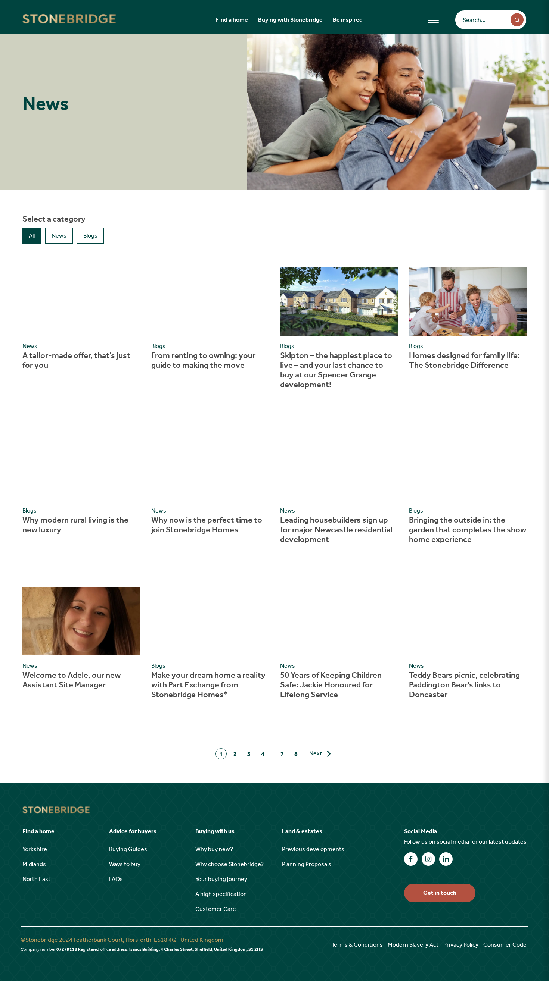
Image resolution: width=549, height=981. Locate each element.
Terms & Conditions (357, 944)
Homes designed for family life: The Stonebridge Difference (464, 360)
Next (315, 753)
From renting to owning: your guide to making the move (203, 360)
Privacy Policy (460, 944)
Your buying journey (221, 879)
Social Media (420, 831)
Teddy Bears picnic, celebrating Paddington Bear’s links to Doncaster (464, 684)
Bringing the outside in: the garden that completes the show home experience (467, 529)
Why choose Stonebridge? (229, 864)
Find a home (232, 19)
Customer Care (215, 908)
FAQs (116, 879)
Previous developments (313, 849)
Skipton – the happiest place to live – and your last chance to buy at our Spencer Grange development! (336, 370)
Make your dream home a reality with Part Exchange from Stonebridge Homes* (208, 684)
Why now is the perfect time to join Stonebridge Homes (206, 525)
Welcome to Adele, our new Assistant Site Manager (71, 680)
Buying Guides (128, 849)
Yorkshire (34, 849)
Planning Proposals (306, 864)
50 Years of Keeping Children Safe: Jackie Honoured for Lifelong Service (331, 684)
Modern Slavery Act (413, 944)
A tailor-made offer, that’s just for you (76, 360)
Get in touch (439, 892)
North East (36, 879)
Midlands (34, 864)
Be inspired (348, 19)
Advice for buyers (132, 831)
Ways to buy (124, 864)
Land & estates (302, 831)
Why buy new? (214, 849)
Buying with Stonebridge (290, 19)
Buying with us (215, 831)
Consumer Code (505, 944)
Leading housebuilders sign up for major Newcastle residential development (336, 529)
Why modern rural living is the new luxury (75, 525)
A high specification (221, 893)
